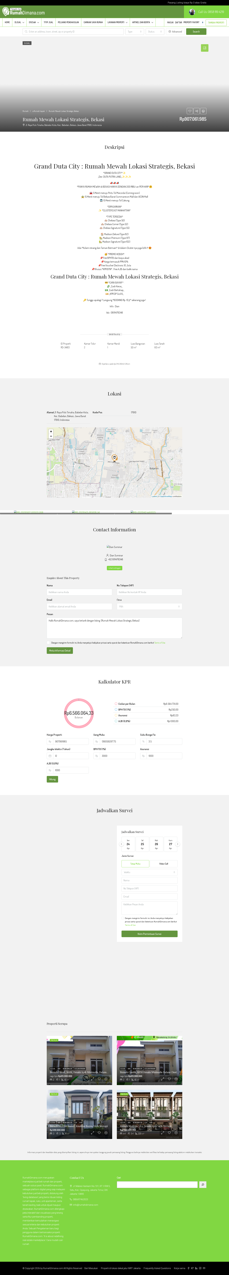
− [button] (51, 436)
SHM (80, 1122)
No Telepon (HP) (125, 585)
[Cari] (202, 1184)
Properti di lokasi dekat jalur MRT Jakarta (121, 1268)
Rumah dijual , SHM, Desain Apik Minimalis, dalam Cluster (82, 1072)
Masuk (170, 22)
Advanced (177, 31)
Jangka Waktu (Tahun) (58, 749)
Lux (75, 1122)
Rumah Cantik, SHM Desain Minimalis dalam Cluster (149, 1072)
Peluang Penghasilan (68, 22)
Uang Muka (99, 734)
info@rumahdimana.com (85, 1205)
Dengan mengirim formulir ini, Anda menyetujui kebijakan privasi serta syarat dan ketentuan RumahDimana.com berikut (108, 642)
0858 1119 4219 (216, 12)
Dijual (18, 22)
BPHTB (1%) (99, 749)
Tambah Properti (216, 22)
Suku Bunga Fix (147, 734)
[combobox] (134, 31)
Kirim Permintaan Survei (149, 933)
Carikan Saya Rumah (93, 22)
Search (196, 31)
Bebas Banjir (67, 1069)
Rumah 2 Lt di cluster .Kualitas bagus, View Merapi (79, 1126)
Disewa (32, 22)
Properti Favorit (193, 22)
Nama (50, 585)
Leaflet (154, 496)
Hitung (52, 779)
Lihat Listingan (115, 568)
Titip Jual (48, 22)
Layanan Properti (116, 22)
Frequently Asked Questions (157, 1268)
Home (7, 22)
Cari (119, 1177)
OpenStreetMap (166, 496)
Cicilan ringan (79, 1069)
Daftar (178, 22)
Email (49, 599)
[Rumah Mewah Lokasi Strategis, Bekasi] (114, 458)
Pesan (50, 614)
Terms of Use (159, 642)
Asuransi (144, 749)
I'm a (119, 599)
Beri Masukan (91, 1268)
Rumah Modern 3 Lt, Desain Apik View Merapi (145, 1126)
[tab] (204, 48)
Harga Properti (54, 734)
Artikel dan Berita (141, 22)
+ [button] (51, 431)
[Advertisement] (114, 986)
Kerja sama (179, 1268)
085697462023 (80, 1199)
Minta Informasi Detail (59, 650)
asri (59, 1069)
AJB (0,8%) (53, 763)
